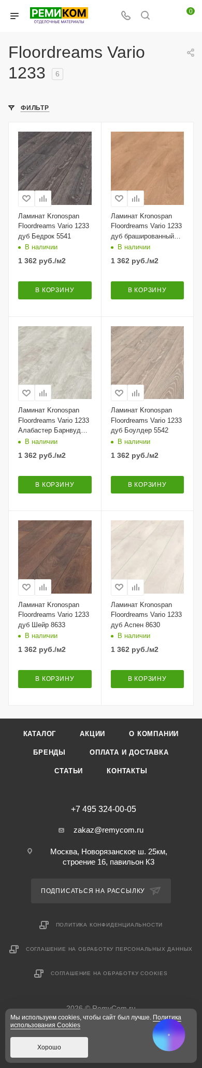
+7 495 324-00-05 (103, 809)
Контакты (127, 771)
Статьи (68, 771)
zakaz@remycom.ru (108, 829)
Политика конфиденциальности (109, 925)
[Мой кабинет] (164, 16)
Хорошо (49, 1047)
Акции (92, 734)
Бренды (49, 752)
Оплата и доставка (129, 752)
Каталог (39, 734)
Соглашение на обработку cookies (109, 973)
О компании (154, 734)
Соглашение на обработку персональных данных (109, 949)
